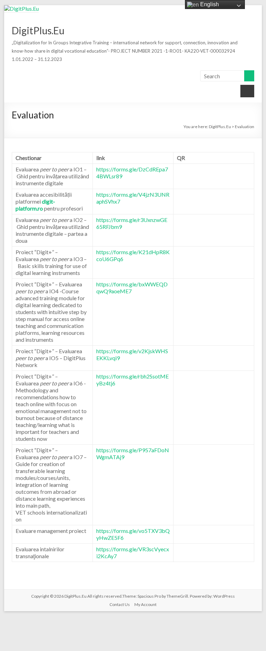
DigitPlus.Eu (38, 30)
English (209, 4)
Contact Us (119, 604)
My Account (145, 604)
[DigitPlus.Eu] (21, 8)
